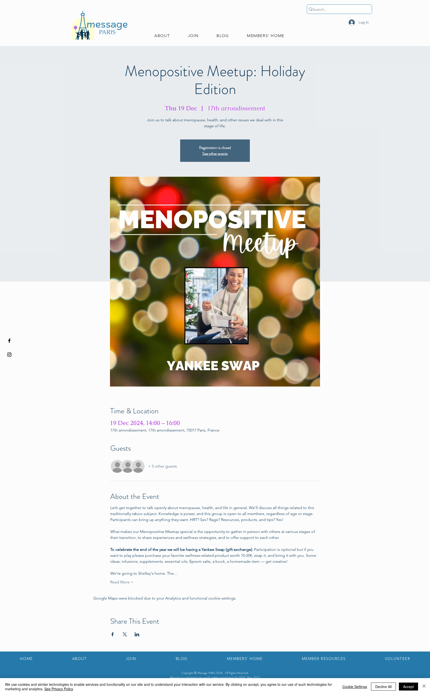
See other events (215, 153)
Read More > (121, 582)
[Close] (424, 686)
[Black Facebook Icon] (9, 341)
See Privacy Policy (58, 688)
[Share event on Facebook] (112, 634)
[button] (162, 36)
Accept (408, 686)
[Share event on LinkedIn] (137, 634)
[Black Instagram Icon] (9, 354)
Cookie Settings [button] (354, 686)
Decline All (383, 686)
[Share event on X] (124, 634)
